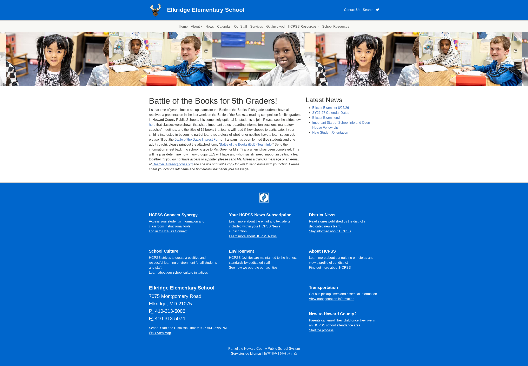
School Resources (335, 26)
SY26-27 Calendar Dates (330, 112)
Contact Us (352, 10)
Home (183, 26)
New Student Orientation (330, 132)
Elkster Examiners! (326, 117)
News (209, 26)
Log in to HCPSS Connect (168, 231)
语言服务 (270, 353)
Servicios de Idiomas (246, 353)
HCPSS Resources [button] (302, 26)
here (152, 124)
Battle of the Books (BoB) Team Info (246, 144)
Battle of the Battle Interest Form (197, 139)
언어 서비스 (288, 353)
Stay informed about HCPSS (330, 231)
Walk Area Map (160, 333)
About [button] (195, 26)
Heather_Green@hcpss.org (172, 164)
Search (368, 10)
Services (256, 26)
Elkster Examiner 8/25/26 (330, 107)
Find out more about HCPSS (330, 267)
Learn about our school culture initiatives (178, 272)
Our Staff (240, 26)
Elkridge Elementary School (205, 10)
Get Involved (275, 26)
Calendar (224, 26)
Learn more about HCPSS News (253, 236)
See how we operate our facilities (253, 267)
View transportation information (331, 299)
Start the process (321, 330)
